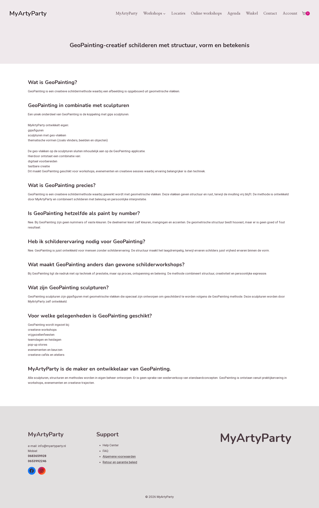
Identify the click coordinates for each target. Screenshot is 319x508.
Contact (270, 13)
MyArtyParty (127, 13)
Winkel (252, 13)
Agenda (233, 13)
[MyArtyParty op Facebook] (32, 471)
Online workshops (206, 13)
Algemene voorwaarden (119, 456)
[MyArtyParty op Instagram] (42, 471)
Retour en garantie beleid (120, 462)
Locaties (178, 13)
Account (290, 13)
